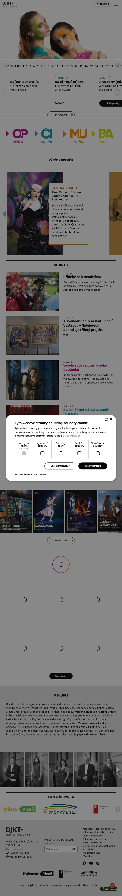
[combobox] (106, 419)
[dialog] (61, 448)
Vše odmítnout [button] (60, 465)
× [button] (111, 419)
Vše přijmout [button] (93, 465)
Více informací (73, 435)
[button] (31, 474)
